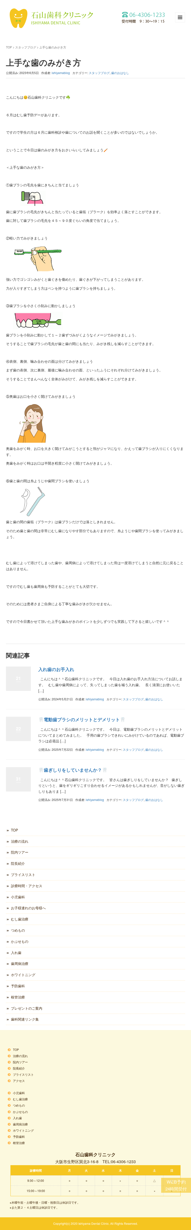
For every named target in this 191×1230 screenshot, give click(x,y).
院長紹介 (18, 863)
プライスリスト (23, 874)
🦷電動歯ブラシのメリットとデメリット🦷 (81, 719)
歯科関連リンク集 (25, 1019)
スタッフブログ (25, 47)
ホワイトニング (23, 974)
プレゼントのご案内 (26, 1008)
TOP (9, 47)
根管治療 (18, 996)
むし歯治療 (19, 918)
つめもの (18, 930)
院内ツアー (19, 852)
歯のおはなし (120, 73)
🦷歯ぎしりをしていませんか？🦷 (72, 770)
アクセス (19, 1080)
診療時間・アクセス (26, 885)
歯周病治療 (19, 963)
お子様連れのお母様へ (28, 907)
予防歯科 (18, 985)
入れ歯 (16, 952)
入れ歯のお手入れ (56, 669)
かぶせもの (19, 941)
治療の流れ (19, 841)
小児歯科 (18, 896)
